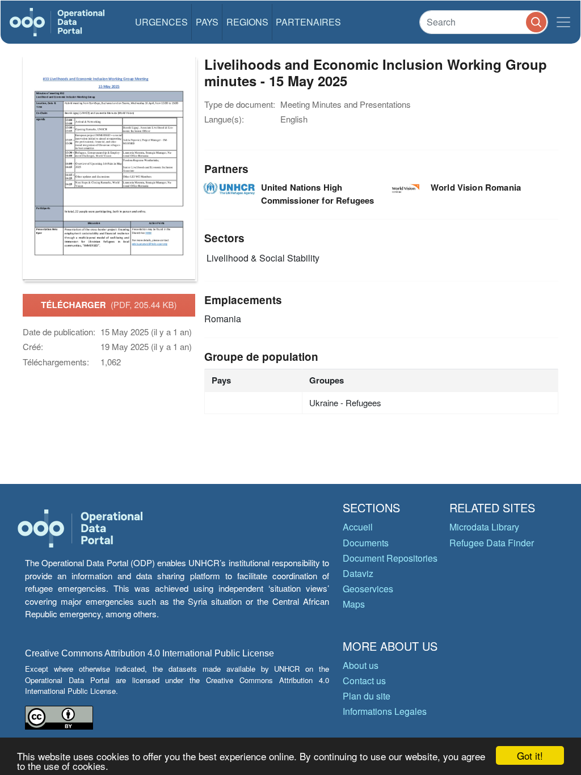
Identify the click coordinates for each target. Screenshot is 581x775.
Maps (354, 603)
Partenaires (308, 21)
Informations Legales (385, 711)
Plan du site (366, 695)
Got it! (530, 755)
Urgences (161, 21)
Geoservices (368, 588)
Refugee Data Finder (491, 542)
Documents (366, 542)
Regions (247, 21)
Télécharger (108, 304)
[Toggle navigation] (563, 22)
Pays (207, 21)
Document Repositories (390, 558)
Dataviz (358, 573)
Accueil (358, 526)
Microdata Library (484, 526)
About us (360, 665)
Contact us (364, 680)
